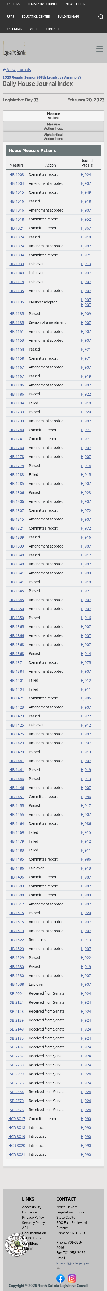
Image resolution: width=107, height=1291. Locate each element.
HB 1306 (16, 492)
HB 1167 (16, 367)
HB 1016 (16, 201)
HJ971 (86, 254)
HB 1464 (16, 823)
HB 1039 (16, 263)
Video (34, 29)
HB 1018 (16, 219)
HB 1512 (16, 903)
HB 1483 (16, 850)
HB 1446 (16, 778)
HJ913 (86, 263)
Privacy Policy (33, 1217)
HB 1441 (16, 760)
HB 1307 (16, 510)
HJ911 (86, 689)
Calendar (14, 29)
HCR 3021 (16, 1154)
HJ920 (86, 411)
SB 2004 (17, 993)
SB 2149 (17, 1029)
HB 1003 (16, 174)
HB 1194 (16, 402)
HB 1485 (16, 859)
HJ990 (86, 1118)
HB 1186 (16, 385)
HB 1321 (16, 528)
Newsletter (75, 4)
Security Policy (33, 1222)
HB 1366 (16, 635)
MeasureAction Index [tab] (53, 126)
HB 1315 (16, 519)
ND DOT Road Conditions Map (33, 1243)
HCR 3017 (16, 1118)
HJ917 (86, 554)
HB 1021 (16, 228)
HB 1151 (16, 331)
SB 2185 (17, 1038)
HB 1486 (16, 868)
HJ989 (86, 895)
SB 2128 (17, 1011)
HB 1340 (16, 554)
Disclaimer (30, 1212)
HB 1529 (16, 948)
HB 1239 (16, 411)
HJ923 (86, 492)
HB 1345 (16, 590)
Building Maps (69, 16)
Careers (13, 4)
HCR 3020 (16, 1145)
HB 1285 (16, 483)
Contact (52, 29)
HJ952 (86, 219)
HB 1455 (16, 805)
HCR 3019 (16, 1136)
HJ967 (86, 228)
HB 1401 (16, 680)
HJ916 (86, 537)
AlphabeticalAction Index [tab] (53, 136)
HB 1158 (16, 358)
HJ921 (86, 349)
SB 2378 (17, 1109)
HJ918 (86, 201)
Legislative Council (43, 4)
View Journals (18, 69)
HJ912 (86, 680)
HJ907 (86, 183)
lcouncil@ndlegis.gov (72, 1263)
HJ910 (86, 402)
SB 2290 (17, 1073)
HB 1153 (16, 340)
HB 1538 (16, 984)
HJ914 (86, 465)
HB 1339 (16, 537)
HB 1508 (16, 895)
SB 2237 (17, 1055)
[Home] (14, 48)
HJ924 (86, 174)
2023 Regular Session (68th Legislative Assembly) (42, 77)
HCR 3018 (16, 1127)
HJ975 (86, 662)
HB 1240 (16, 429)
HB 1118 (16, 281)
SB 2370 (17, 1100)
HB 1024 (16, 236)
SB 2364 (17, 1091)
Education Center (36, 16)
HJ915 (86, 474)
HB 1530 (16, 966)
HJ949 (86, 192)
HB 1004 (16, 183)
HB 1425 (16, 725)
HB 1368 (16, 644)
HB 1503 (16, 885)
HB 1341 (16, 572)
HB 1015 (16, 192)
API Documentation (34, 1230)
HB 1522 (16, 939)
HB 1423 (16, 707)
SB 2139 (17, 1020)
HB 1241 (16, 438)
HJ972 (86, 510)
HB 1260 (16, 447)
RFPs (10, 16)
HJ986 (86, 698)
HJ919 (86, 376)
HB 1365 (16, 626)
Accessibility (31, 1207)
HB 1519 (16, 930)
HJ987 (86, 877)
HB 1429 (16, 742)
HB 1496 (16, 877)
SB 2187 (17, 1047)
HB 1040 (16, 272)
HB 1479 (16, 841)
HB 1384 (16, 671)
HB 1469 (16, 832)
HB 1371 (16, 662)
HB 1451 (16, 796)
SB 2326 (17, 1082)
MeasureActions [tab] (53, 115)
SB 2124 (17, 1002)
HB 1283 (16, 474)
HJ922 (86, 394)
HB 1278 (16, 456)
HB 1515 (16, 912)
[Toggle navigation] (97, 48)
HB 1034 (16, 254)
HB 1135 (16, 290)
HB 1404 (16, 689)
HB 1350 (16, 608)
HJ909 (86, 313)
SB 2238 (17, 1065)
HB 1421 (16, 698)
